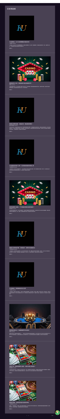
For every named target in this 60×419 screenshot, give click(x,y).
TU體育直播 (44, 1)
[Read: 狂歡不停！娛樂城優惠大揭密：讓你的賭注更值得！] (22, 354)
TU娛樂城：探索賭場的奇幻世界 (17, 288)
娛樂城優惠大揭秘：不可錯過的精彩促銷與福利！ (21, 207)
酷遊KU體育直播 (11, 125)
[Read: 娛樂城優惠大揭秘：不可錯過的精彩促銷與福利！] (30, 192)
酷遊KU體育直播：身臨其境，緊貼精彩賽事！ (21, 124)
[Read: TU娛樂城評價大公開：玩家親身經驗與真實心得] (21, 151)
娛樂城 (10, 84)
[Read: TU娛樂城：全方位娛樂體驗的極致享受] (21, 27)
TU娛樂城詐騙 (11, 249)
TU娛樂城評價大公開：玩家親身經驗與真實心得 (21, 165)
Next (53, 415)
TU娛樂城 (15, 1)
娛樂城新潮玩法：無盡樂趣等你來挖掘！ (19, 330)
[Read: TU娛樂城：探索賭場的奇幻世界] (21, 274)
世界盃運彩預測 (26, 1)
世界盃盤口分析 (20, 1)
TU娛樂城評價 (11, 167)
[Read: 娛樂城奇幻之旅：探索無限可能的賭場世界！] (30, 68)
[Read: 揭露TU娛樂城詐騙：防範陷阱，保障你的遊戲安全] (21, 233)
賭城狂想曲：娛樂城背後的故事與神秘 (19, 402)
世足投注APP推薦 (32, 1)
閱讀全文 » (10, 48)
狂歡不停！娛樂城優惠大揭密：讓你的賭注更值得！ (22, 366)
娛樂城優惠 (11, 208)
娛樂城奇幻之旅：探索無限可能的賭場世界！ (20, 83)
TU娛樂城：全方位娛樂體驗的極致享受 (19, 42)
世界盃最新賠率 (39, 1)
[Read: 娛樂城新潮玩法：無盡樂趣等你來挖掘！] (30, 316)
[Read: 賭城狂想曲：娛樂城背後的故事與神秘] (22, 390)
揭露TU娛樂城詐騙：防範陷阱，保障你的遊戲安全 (22, 248)
